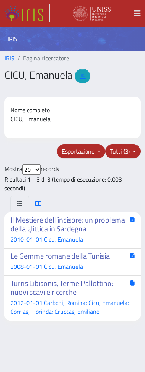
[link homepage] (27, 13)
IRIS (9, 58)
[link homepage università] (92, 13)
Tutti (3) (120, 151)
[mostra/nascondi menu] (137, 13)
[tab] (19, 203)
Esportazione (79, 151)
